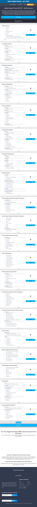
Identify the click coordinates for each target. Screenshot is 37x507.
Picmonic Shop (21, 483)
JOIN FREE (30, 4)
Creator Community (22, 485)
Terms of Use (26, 503)
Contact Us (29, 483)
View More (18, 422)
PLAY (31, 34)
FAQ (27, 485)
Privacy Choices (22, 487)
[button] (18, 445)
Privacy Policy (21, 503)
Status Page (29, 503)
